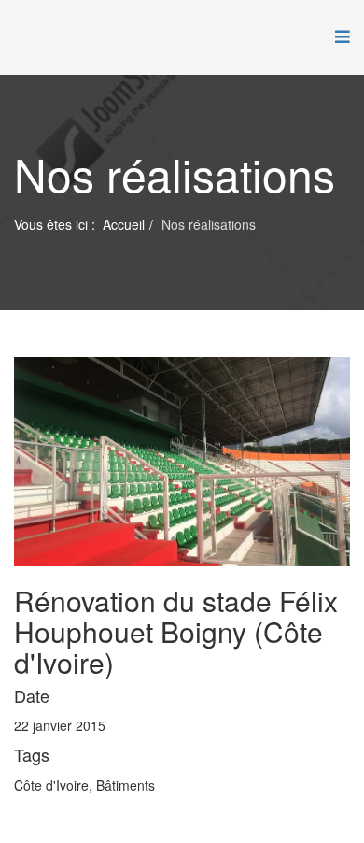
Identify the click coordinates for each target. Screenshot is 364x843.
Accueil (124, 224)
